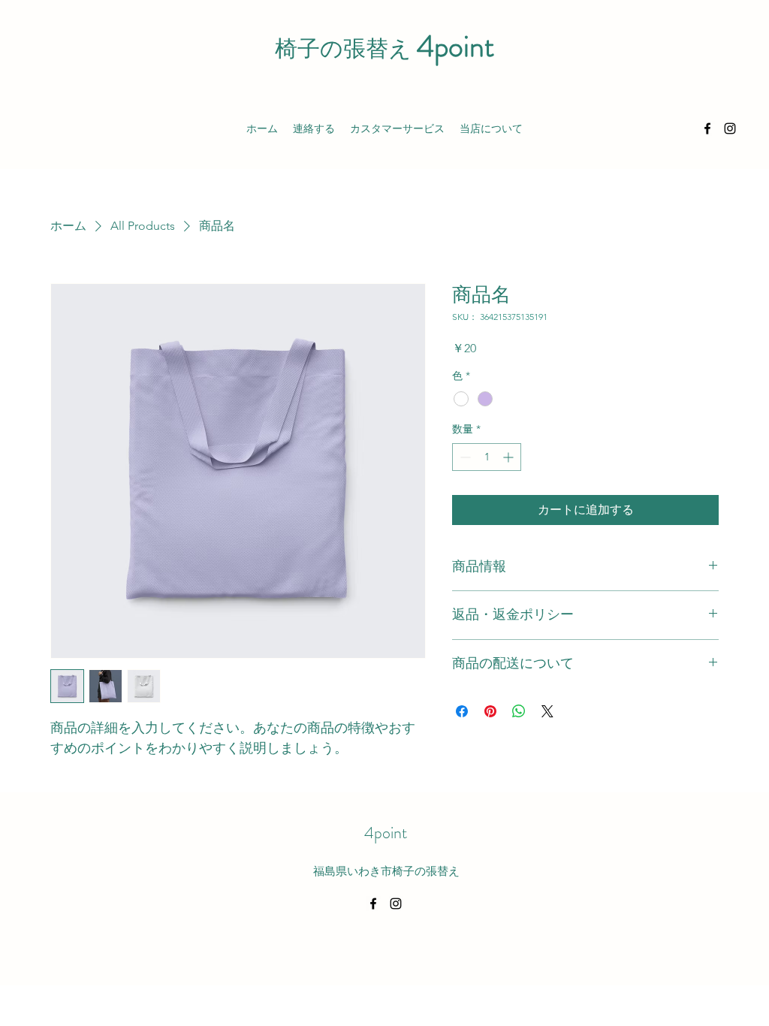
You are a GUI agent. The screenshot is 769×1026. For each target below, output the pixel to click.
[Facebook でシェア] (462, 711)
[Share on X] (547, 711)
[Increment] (509, 457)
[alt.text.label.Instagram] (729, 128)
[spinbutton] (486, 457)
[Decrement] (463, 457)
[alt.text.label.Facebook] (707, 128)
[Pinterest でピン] (490, 711)
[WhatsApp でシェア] (519, 711)
